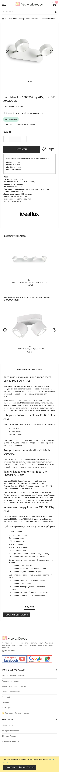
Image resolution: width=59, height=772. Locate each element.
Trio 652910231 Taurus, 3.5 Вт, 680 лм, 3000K (29, 348)
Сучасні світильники (17, 551)
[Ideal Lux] (29, 224)
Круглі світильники (17, 544)
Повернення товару (10, 681)
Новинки (5, 702)
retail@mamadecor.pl (10, 731)
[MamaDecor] (29, 4)
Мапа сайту (7, 697)
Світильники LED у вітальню (20, 565)
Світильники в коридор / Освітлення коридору (28, 592)
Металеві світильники (18, 535)
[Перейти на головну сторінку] (3, 19)
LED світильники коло (18, 541)
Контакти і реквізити (10, 741)
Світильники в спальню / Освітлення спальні (27, 569)
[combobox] (29, 12)
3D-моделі (6, 708)
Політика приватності (11, 692)
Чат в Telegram (11, 736)
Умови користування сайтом (14, 686)
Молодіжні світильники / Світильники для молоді (29, 554)
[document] (29, 764)
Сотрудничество (22, 713)
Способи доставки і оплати (13, 676)
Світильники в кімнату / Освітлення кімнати (27, 580)
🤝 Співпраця (7, 713)
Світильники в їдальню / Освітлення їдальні (27, 595)
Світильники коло (16, 538)
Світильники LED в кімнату (20, 584)
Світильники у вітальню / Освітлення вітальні (28, 557)
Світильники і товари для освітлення (23, 19)
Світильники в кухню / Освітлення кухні (25, 572)
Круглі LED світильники (18, 547)
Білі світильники (15, 532)
